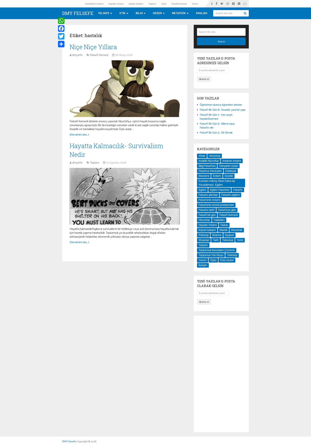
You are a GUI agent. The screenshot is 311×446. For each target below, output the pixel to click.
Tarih (216, 240)
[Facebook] (61, 28)
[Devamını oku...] (79, 134)
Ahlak (202, 155)
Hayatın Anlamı (116, 4)
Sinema (216, 235)
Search (245, 13)
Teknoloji (227, 240)
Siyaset (229, 235)
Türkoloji (232, 255)
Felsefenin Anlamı (94, 4)
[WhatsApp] (61, 21)
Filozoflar (204, 220)
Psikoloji (203, 235)
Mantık (223, 230)
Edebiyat (230, 170)
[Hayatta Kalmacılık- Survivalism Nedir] (125, 196)
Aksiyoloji (214, 155)
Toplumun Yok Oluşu (211, 255)
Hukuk (224, 225)
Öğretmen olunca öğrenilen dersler (221, 104)
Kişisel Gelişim (136, 4)
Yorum (195, 4)
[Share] (61, 44)
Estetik (229, 175)
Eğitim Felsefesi (219, 189)
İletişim (203, 265)
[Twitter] (61, 36)
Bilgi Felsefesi (207, 165)
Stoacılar (204, 240)
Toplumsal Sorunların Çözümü (217, 250)
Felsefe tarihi (206, 209)
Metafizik (236, 230)
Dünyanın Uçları (228, 165)
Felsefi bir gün (207, 215)
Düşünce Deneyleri (210, 170)
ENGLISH (201, 13)
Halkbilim (219, 220)
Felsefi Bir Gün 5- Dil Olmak (216, 132)
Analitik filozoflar (209, 160)
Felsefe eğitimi (230, 194)
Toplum (152, 4)
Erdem (217, 175)
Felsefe (237, 189)
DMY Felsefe (77, 13)
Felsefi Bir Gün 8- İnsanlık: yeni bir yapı (222, 109)
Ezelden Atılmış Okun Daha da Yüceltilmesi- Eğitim (217, 182)
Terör (240, 240)
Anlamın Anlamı (231, 160)
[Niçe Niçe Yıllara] (125, 88)
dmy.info (77, 55)
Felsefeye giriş (227, 209)
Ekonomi (204, 175)
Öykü (164, 4)
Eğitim (202, 189)
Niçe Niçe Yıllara (93, 47)
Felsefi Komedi (179, 4)
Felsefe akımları (208, 194)
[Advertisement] (221, 374)
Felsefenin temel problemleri (216, 204)
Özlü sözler (227, 260)
